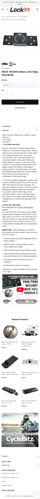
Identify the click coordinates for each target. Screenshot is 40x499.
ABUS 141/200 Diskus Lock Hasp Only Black (14, 19)
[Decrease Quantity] (4, 94)
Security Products (12, 17)
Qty (3, 90)
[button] (5, 64)
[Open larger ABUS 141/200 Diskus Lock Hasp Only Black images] (20, 40)
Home (3, 17)
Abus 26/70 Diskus (26, 207)
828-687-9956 (6, 485)
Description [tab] (6, 126)
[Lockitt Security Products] (20, 9)
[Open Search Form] (7, 9)
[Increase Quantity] (11, 94)
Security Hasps (22, 17)
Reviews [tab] (5, 130)
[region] (20, 64)
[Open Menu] (2, 9)
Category (5, 456)
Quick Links (6, 465)
